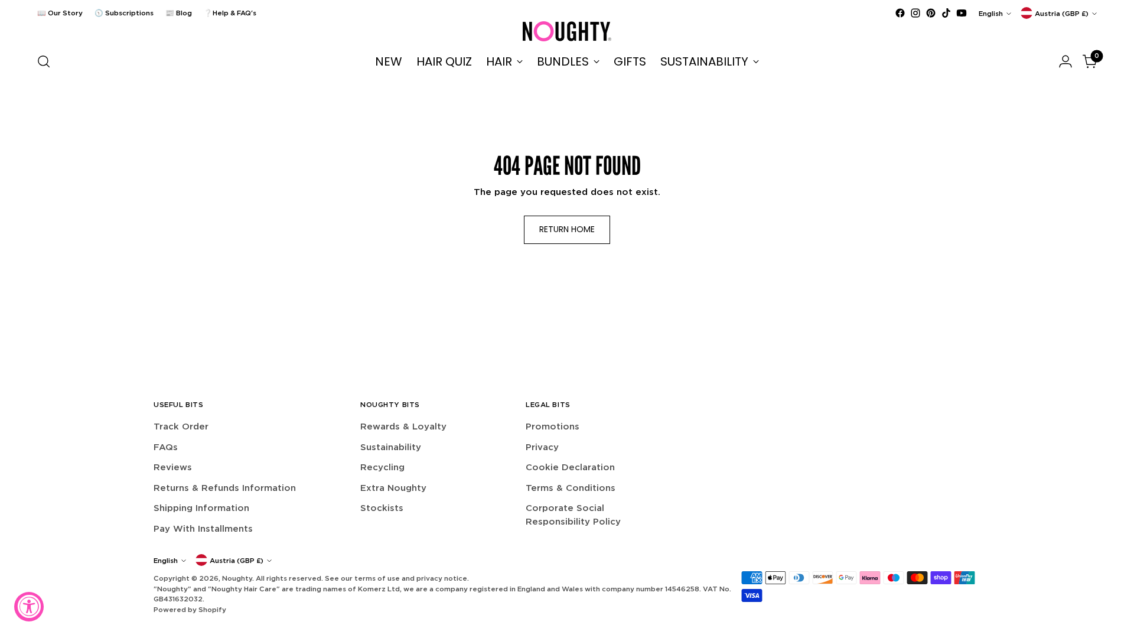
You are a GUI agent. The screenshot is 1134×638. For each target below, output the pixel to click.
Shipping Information (201, 507)
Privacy (542, 447)
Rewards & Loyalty (403, 426)
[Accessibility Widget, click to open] (29, 606)
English (991, 13)
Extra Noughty (393, 487)
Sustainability (390, 447)
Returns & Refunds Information (225, 487)
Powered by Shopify (190, 609)
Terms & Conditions (570, 487)
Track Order (181, 426)
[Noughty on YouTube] (961, 13)
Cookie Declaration (570, 467)
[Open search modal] (44, 61)
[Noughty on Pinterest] (931, 13)
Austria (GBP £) (1062, 13)
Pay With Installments (203, 528)
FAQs (166, 447)
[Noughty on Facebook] (900, 13)
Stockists (381, 507)
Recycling (382, 467)
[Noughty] (567, 31)
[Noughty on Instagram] (915, 13)
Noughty (237, 578)
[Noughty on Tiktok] (946, 13)
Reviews (173, 467)
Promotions (552, 426)
